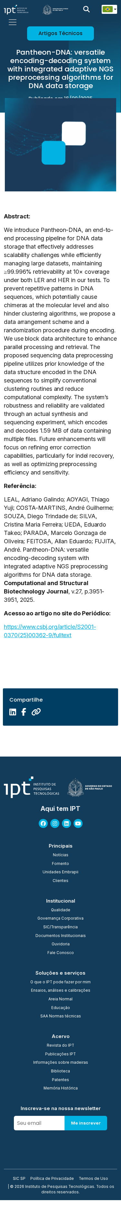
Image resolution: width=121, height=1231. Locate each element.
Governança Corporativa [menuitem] (60, 919)
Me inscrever (86, 1122)
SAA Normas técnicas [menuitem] (60, 1016)
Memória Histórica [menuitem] (61, 1088)
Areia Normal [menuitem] (60, 999)
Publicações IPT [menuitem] (60, 1054)
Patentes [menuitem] (60, 1080)
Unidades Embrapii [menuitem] (60, 872)
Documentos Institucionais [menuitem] (60, 936)
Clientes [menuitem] (60, 881)
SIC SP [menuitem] (19, 1179)
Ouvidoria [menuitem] (61, 944)
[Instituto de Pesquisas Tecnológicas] (16, 9)
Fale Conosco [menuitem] (60, 953)
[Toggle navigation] (12, 22)
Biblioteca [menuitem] (60, 1071)
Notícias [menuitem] (60, 855)
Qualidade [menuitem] (60, 910)
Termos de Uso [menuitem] (93, 1179)
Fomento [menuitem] (60, 864)
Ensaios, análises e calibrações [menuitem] (60, 991)
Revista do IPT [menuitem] (60, 1046)
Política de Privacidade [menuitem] (52, 1179)
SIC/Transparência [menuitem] (60, 927)
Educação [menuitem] (60, 1008)
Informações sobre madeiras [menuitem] (60, 1063)
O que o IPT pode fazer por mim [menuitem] (60, 982)
